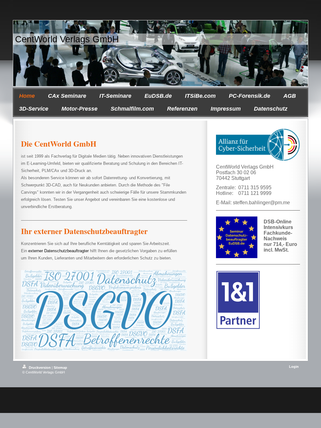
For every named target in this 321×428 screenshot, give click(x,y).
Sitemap (60, 367)
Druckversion (40, 367)
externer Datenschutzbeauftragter (58, 250)
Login (294, 366)
